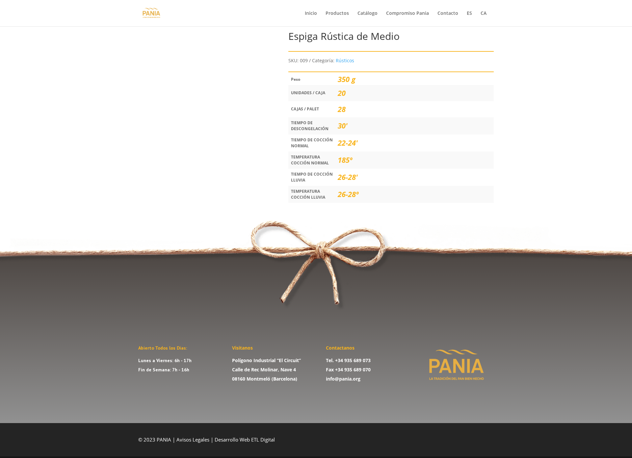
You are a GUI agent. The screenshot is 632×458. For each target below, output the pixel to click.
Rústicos (345, 60)
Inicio (311, 13)
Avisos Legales (192, 439)
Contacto (447, 13)
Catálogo (367, 13)
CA (484, 13)
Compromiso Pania (407, 13)
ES (469, 13)
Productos (337, 13)
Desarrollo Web (233, 439)
